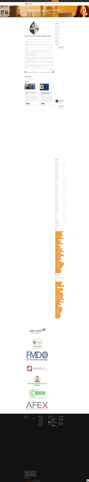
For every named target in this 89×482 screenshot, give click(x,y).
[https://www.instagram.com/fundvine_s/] (28, 477)
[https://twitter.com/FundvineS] (25, 477)
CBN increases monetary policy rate (59, 238)
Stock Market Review (61, 264)
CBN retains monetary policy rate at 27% (31, 93)
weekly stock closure (58, 272)
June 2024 (56, 181)
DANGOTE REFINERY (58, 242)
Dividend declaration (58, 246)
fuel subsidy (57, 250)
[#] (59, 277)
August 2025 (56, 167)
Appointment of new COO (58, 283)
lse (59, 251)
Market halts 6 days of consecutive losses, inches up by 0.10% (46, 93)
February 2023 (57, 200)
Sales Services (40, 419)
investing (57, 251)
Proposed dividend (57, 303)
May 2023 (56, 195)
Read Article (27, 103)
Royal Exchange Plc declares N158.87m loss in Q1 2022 (46, 72)
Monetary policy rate (58, 299)
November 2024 (57, 174)
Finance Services (57, 31)
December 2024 (57, 172)
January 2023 (56, 202)
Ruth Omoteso (27, 37)
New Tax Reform (62, 299)
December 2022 (57, 204)
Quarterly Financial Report (58, 259)
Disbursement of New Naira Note (59, 243)
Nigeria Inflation (62, 255)
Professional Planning (57, 38)
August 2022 (56, 211)
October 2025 (56, 163)
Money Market (56, 36)
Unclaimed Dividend (58, 268)
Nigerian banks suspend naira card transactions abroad (33, 72)
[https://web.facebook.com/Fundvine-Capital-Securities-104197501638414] (27, 477)
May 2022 (56, 216)
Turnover (60, 267)
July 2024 (56, 179)
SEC (60, 263)
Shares (63, 263)
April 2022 (56, 218)
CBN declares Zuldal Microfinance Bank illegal (61, 107)
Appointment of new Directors (59, 234)
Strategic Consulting (41, 418)
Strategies (57, 267)
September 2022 (57, 209)
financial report (61, 295)
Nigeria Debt (57, 255)
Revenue (57, 263)
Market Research (41, 420)
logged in (29, 78)
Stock (57, 264)
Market (62, 251)
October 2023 (56, 186)
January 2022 (56, 223)
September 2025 (57, 165)
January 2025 (56, 170)
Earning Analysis (57, 29)
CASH (56, 287)
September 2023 (57, 188)
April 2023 (56, 197)
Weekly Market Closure (58, 271)
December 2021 (57, 225)
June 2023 (56, 193)
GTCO (60, 250)
